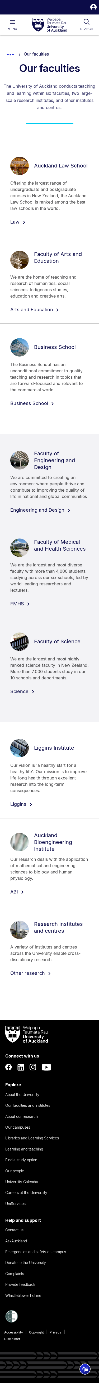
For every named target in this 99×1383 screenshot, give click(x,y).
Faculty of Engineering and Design (54, 460)
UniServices (15, 1203)
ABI (14, 892)
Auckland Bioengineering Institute (53, 842)
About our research (21, 1116)
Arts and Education (32, 309)
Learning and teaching (24, 1149)
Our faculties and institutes (27, 1105)
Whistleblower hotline (23, 1295)
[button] (93, 8)
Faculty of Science (57, 641)
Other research (28, 973)
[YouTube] (46, 1067)
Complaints (14, 1273)
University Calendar (22, 1181)
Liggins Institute (54, 748)
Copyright (36, 1332)
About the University (22, 1094)
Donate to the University (25, 1262)
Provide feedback (20, 1284)
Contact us (14, 1230)
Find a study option (21, 1160)
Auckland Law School (61, 165)
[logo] (49, 25)
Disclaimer (12, 1339)
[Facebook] (8, 1067)
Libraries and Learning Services (32, 1138)
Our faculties (36, 54)
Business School (55, 347)
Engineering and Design (38, 510)
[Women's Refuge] (11, 1321)
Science (20, 691)
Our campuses (17, 1127)
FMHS (17, 603)
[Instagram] (33, 1067)
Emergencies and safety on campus (35, 1251)
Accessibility (13, 1332)
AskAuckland (16, 1241)
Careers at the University (26, 1192)
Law (15, 222)
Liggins (19, 804)
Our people (14, 1171)
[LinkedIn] (20, 1067)
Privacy (55, 1332)
